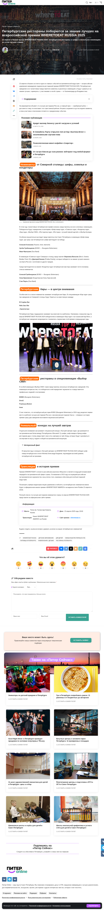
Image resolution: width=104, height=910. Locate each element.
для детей (59, 538)
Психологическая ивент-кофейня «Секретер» (53, 143)
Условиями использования (61, 906)
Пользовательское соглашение (39, 897)
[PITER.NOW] (8, 2)
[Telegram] (9, 879)
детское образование (46, 538)
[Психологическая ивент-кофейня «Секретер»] (26, 144)
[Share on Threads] (13, 100)
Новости (17, 26)
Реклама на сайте (20, 893)
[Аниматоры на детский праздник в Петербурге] (28, 679)
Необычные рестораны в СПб (75, 538)
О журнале (7, 893)
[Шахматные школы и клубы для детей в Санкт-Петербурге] (28, 809)
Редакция (33, 893)
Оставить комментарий (89, 50)
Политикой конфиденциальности (40, 906)
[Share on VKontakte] (13, 91)
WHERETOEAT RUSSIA (29, 538)
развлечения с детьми (46, 540)
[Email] (13, 105)
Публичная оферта (60, 897)
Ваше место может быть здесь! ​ (38, 637)
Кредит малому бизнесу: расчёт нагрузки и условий (56, 123)
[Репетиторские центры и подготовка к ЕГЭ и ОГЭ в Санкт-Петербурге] (76, 766)
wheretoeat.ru (75, 518)
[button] (93, 905)
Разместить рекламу (85, 79)
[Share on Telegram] (13, 96)
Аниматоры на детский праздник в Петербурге (27, 695)
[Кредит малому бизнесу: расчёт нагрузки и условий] (26, 125)
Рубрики (43, 893)
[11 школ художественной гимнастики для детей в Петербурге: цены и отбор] (28, 766)
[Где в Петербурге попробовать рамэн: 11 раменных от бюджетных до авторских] (76, 679)
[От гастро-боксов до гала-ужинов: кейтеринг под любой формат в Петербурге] (26, 154)
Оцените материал (18, 587)
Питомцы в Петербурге (28, 540)
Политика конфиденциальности (13, 897)
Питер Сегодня (7, 26)
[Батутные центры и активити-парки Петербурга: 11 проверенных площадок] (76, 722)
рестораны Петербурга (64, 540)
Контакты (52, 893)
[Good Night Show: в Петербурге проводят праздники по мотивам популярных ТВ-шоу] (28, 722)
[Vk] (4, 879)
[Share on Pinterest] (13, 86)
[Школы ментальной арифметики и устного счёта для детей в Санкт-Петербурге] (76, 809)
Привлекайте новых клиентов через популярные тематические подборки (38, 642)
